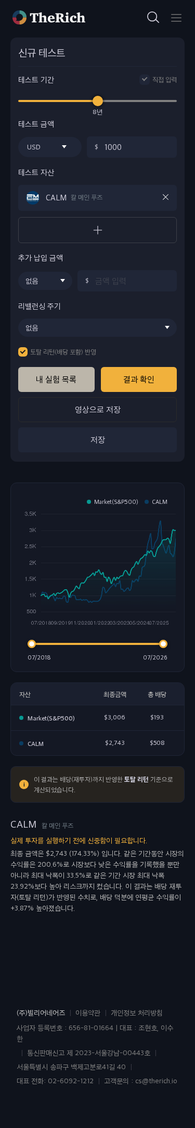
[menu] (176, 17)
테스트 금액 (36, 124)
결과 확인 (138, 379)
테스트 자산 (36, 172)
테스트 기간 (36, 79)
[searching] (153, 17)
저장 (97, 440)
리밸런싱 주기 (39, 306)
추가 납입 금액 (40, 258)
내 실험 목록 (56, 379)
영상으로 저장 (98, 409)
